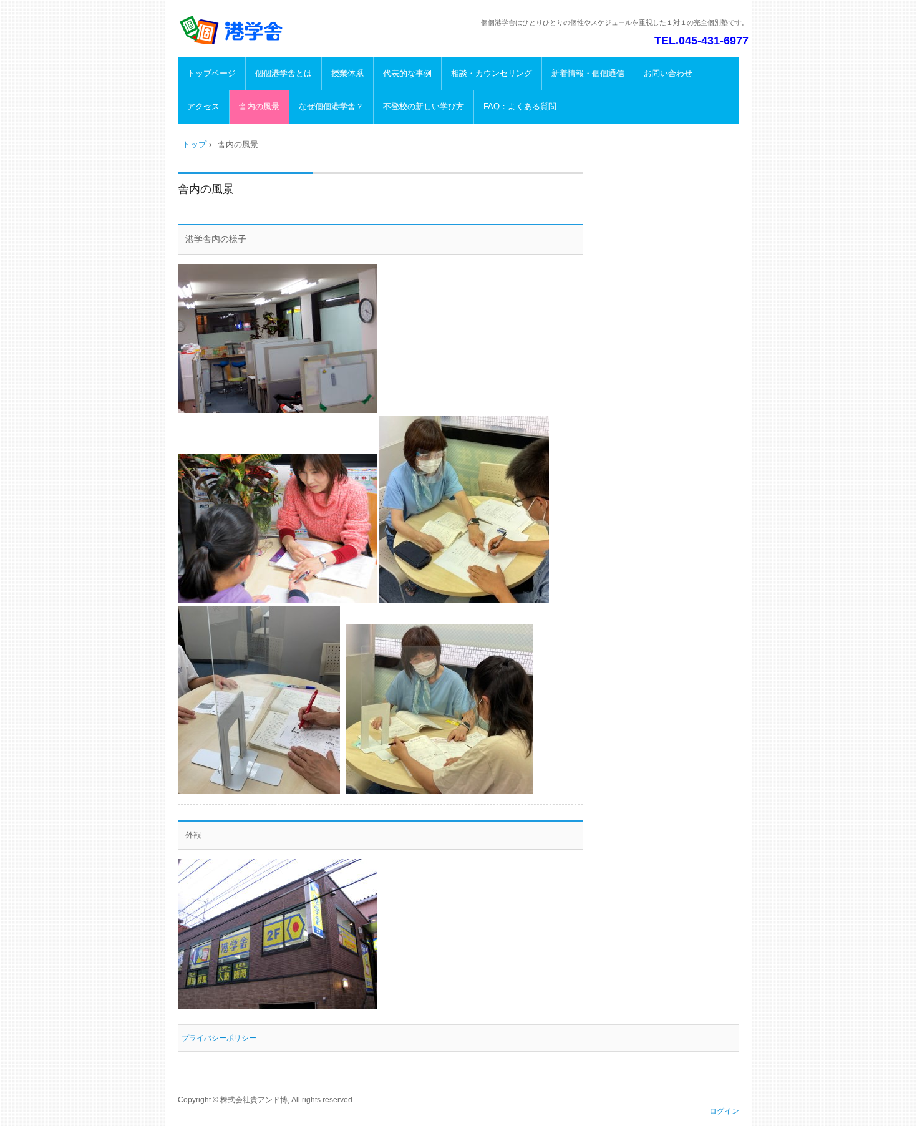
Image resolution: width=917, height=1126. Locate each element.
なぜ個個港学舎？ (331, 106)
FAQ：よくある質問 (519, 106)
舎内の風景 (259, 106)
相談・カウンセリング (491, 73)
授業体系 (347, 73)
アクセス (203, 106)
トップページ (211, 73)
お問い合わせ (668, 73)
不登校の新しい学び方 (423, 106)
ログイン (724, 1111)
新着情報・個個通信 (587, 73)
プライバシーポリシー (219, 1038)
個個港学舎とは (283, 73)
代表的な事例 (407, 73)
